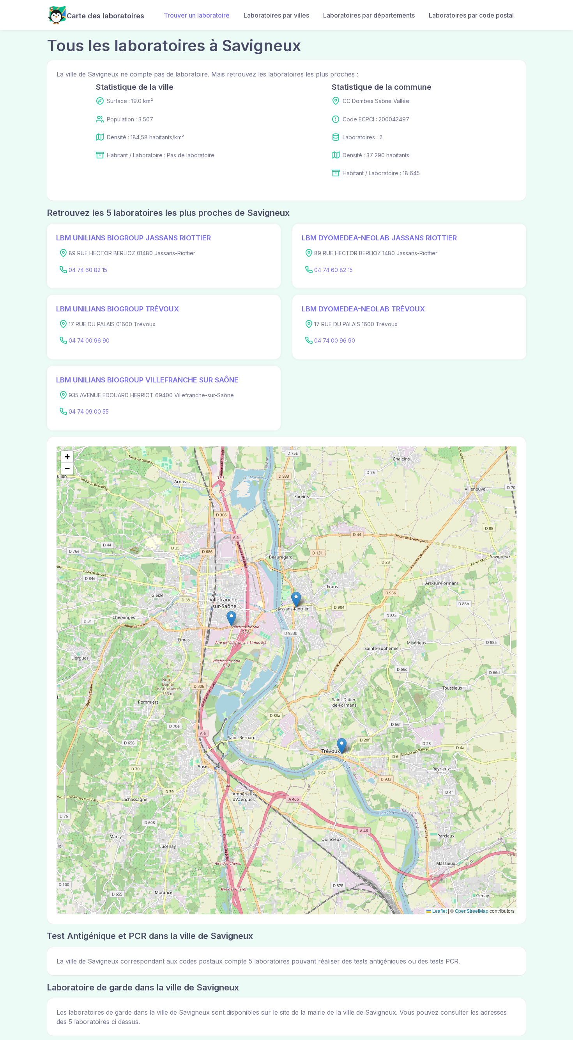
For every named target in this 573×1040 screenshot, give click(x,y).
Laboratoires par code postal (471, 15)
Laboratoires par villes (276, 15)
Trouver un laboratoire (197, 15)
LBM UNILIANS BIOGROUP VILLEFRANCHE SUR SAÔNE (147, 380)
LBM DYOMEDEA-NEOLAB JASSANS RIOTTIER (379, 238)
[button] (296, 600)
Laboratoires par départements (369, 15)
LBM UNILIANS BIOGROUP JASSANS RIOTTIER (133, 238)
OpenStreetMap (471, 910)
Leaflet (439, 910)
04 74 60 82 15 (88, 270)
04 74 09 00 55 (89, 411)
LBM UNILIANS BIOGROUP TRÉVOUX (117, 309)
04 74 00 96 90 (89, 340)
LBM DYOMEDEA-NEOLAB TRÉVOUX (363, 309)
